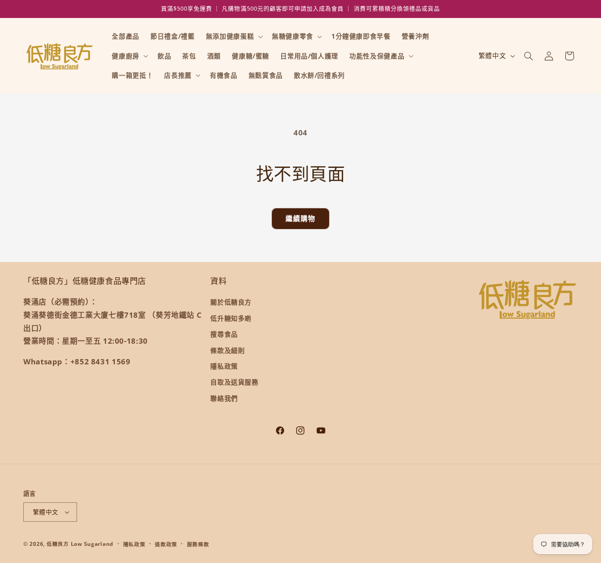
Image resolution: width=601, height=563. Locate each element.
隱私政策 (224, 366)
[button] (233, 36)
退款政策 (166, 544)
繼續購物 (300, 218)
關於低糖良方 (231, 302)
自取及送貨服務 (234, 382)
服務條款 (198, 544)
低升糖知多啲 (231, 318)
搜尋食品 (224, 334)
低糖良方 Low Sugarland (80, 544)
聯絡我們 (224, 398)
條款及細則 (227, 350)
